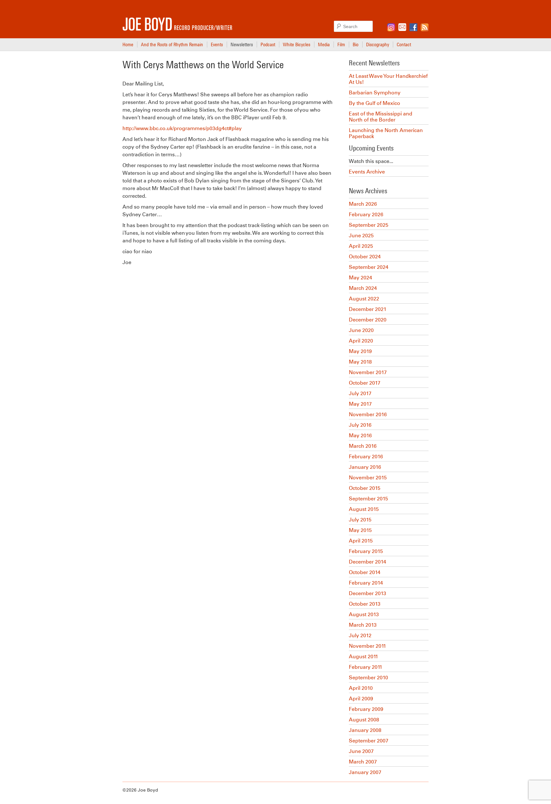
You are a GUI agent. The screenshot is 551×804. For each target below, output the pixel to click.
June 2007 (361, 751)
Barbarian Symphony (374, 93)
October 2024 (365, 257)
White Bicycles (296, 44)
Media (324, 44)
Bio (355, 44)
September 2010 (368, 678)
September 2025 (368, 225)
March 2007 (363, 762)
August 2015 (364, 509)
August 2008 (364, 720)
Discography (377, 44)
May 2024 (360, 278)
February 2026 (366, 214)
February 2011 (365, 667)
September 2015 (368, 499)
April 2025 (361, 246)
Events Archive (367, 172)
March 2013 (363, 625)
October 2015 (364, 488)
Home (127, 44)
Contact (404, 44)
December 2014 (367, 562)
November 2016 (368, 414)
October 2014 (364, 572)
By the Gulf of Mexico (374, 103)
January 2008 (365, 730)
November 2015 (368, 478)
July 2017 (360, 393)
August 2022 (364, 299)
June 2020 (361, 330)
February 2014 (366, 583)
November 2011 (367, 646)
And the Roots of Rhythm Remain (172, 44)
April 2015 (361, 541)
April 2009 (361, 699)
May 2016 (360, 435)
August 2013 (364, 614)
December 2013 (367, 593)
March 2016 (363, 446)
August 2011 (363, 656)
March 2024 (363, 288)
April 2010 (361, 688)
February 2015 (366, 551)
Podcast (268, 44)
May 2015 (360, 530)
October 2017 (364, 383)
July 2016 (360, 425)
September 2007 (368, 741)
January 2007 (365, 772)
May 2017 (360, 404)
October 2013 (364, 604)
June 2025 (361, 235)
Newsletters (242, 44)
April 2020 (361, 341)
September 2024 (368, 267)
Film (341, 44)
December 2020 (367, 320)
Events (217, 44)
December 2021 (367, 309)
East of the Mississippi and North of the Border (380, 117)
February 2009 (366, 709)
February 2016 (366, 457)
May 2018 (360, 362)
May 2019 (360, 351)
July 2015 (360, 520)
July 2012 (360, 635)
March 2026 (363, 204)
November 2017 (368, 372)
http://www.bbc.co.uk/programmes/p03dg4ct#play (182, 128)
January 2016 (365, 467)
